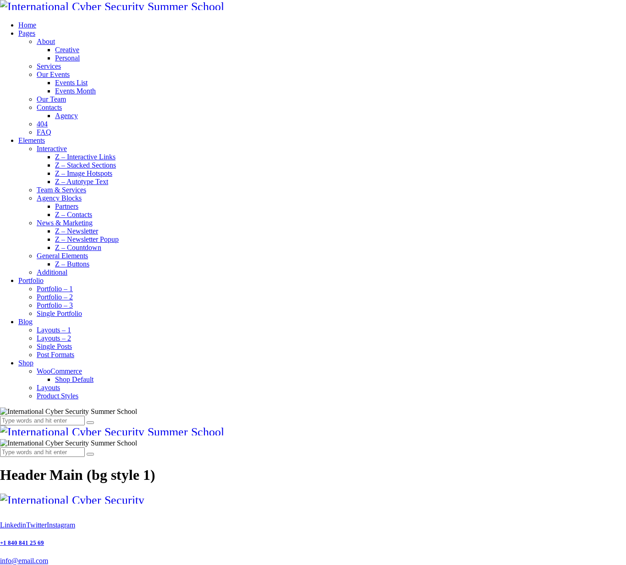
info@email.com (24, 561)
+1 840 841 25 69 (22, 542)
